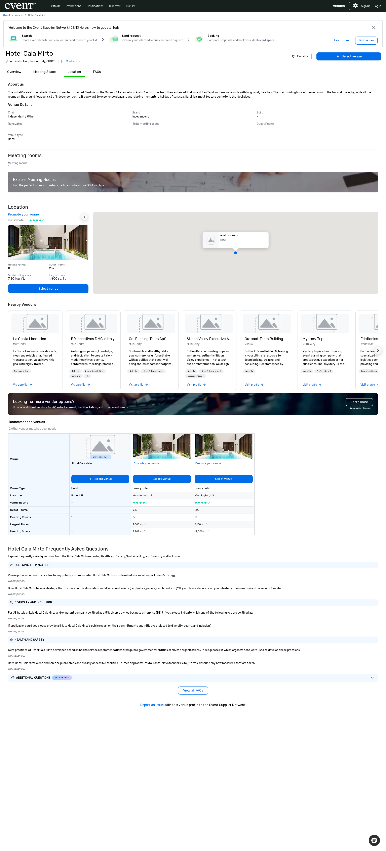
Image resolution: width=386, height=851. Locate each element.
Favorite (302, 56)
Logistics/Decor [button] (195, 376)
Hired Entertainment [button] (153, 371)
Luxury (130, 6)
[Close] (374, 28)
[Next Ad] (84, 217)
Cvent (6, 15)
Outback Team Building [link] (264, 339)
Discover (114, 6)
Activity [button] (75, 371)
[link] (35, 323)
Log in (377, 6)
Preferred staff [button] (324, 371)
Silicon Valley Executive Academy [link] (209, 339)
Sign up (366, 6)
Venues (55, 6)
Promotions (73, 6)
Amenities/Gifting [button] (94, 371)
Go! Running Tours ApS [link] (147, 339)
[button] (235, 253)
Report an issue (152, 705)
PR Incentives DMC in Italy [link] (93, 339)
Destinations (95, 6)
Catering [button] (76, 376)
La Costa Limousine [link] (29, 339)
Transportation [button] (21, 371)
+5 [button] (87, 376)
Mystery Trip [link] (313, 339)
